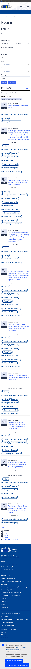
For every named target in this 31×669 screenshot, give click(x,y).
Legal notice (4, 637)
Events (3, 604)
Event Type (4, 75)
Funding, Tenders (6, 575)
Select (4, 50)
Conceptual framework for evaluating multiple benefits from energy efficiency (17, 465)
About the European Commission (10, 564)
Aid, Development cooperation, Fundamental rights (14, 587)
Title (2, 34)
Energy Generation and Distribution (11, 43)
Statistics (3, 598)
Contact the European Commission (10, 613)
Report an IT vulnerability (8, 625)
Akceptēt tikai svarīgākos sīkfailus (17, 665)
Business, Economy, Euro (8, 567)
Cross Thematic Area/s (7, 47)
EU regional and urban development (11, 592)
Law (2, 572)
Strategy (3, 561)
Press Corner (4, 601)
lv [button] (21, 6)
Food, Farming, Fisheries (8, 590)
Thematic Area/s (5, 40)
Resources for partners (7, 622)
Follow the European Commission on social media (14, 619)
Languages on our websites (8, 629)
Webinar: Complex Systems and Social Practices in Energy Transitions (18, 377)
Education (4, 584)
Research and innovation (8, 578)
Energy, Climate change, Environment (11, 581)
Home (2, 16)
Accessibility (4, 616)
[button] (3, 532)
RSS (2, 527)
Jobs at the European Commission (10, 595)
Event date (4, 54)
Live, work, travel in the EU (8, 569)
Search (24, 6)
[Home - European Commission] (6, 5)
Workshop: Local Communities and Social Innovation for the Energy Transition (18, 182)
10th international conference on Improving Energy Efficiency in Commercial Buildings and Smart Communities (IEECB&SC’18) (18, 237)
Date (2, 61)
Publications (4, 607)
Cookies (3, 632)
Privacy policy (5, 635)
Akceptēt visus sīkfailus (14, 660)
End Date (3, 68)
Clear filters (12, 82)
